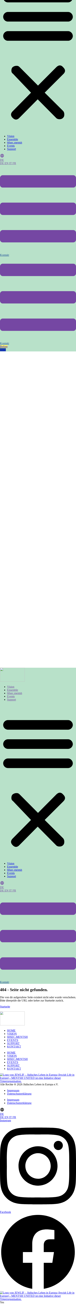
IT (11, 163)
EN (7, 163)
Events (11, 145)
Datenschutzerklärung (19, 1093)
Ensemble (12, 139)
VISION (12, 1033)
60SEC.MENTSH (17, 1036)
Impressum (13, 1090)
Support (11, 148)
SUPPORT (13, 1043)
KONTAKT (14, 1046)
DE (2, 160)
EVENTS (12, 1040)
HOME (11, 1030)
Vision (10, 136)
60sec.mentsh (14, 142)
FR (14, 163)
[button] (38, 781)
